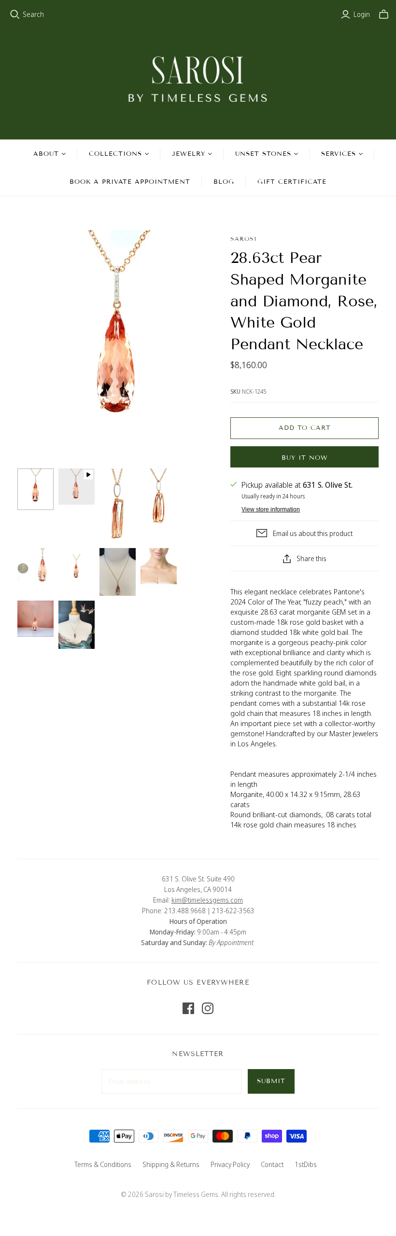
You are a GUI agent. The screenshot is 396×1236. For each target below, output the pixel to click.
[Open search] (15, 14)
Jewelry (188, 154)
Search (33, 14)
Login (362, 14)
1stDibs (306, 1164)
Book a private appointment (130, 182)
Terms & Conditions (102, 1164)
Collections (115, 154)
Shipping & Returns (170, 1164)
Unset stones (263, 154)
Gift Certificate (292, 182)
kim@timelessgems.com (207, 900)
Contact (272, 1164)
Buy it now (305, 458)
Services (338, 154)
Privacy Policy (230, 1164)
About (46, 154)
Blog (223, 182)
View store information (270, 509)
